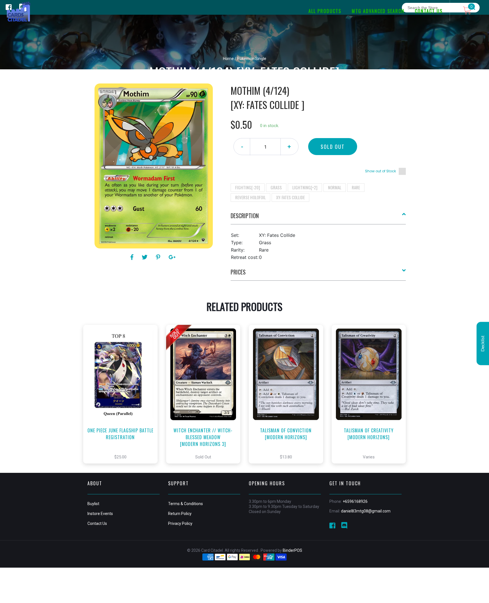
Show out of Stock (380, 171)
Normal (334, 187)
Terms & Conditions (185, 503)
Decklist (483, 343)
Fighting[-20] (247, 187)
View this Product (123, 402)
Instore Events (100, 513)
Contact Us (97, 523)
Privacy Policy (180, 523)
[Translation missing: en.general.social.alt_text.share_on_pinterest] (159, 257)
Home (228, 58)
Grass (276, 187)
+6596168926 (355, 501)
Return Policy (180, 513)
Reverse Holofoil (250, 197)
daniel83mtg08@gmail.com (366, 511)
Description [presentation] (245, 215)
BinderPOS (292, 550)
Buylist (93, 503)
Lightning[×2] (305, 187)
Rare (356, 187)
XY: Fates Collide (290, 197)
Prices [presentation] (238, 272)
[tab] (318, 217)
